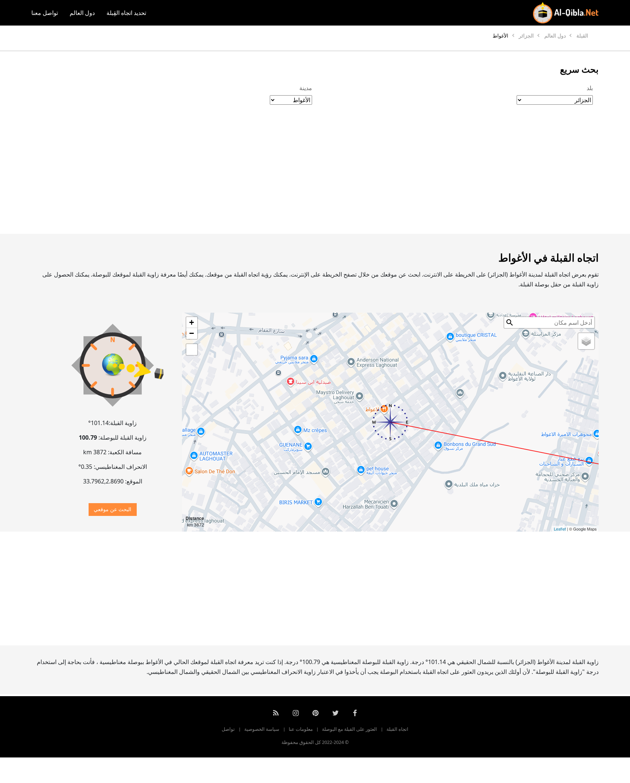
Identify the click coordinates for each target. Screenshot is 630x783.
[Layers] (586, 341)
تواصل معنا (44, 13)
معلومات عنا (301, 729)
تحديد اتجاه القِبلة (126, 13)
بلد (590, 88)
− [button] (191, 333)
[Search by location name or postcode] (509, 322)
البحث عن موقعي (112, 509)
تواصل (228, 729)
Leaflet (560, 529)
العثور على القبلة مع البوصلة (349, 729)
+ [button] (191, 322)
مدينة (305, 88)
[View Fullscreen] (191, 349)
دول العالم (82, 13)
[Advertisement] (332, 177)
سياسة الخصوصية (261, 729)
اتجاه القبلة (397, 729)
